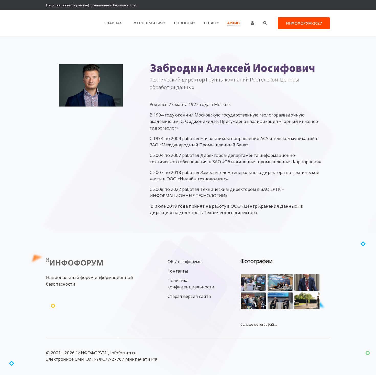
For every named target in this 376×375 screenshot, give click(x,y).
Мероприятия (148, 23)
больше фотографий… (258, 324)
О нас (210, 23)
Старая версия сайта (189, 296)
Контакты (178, 271)
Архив (233, 23)
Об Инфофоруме (185, 261)
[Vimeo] (304, 5)
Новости (183, 23)
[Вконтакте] (314, 5)
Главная (113, 23)
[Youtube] (325, 5)
